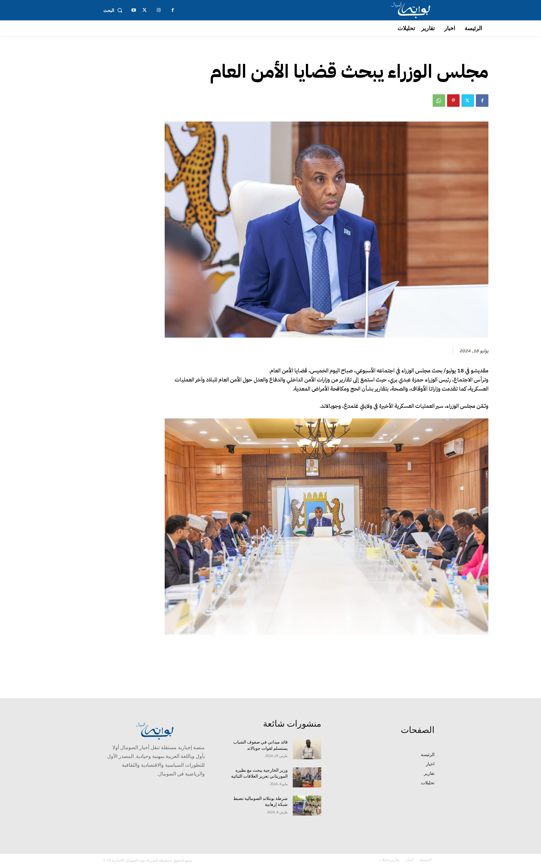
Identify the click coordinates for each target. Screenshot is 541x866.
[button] (114, 10)
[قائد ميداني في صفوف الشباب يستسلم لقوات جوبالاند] (307, 749)
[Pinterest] (453, 100)
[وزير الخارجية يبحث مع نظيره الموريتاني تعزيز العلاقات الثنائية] (307, 777)
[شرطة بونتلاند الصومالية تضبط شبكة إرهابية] (307, 806)
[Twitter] (467, 100)
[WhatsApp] (439, 100)
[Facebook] (482, 100)
